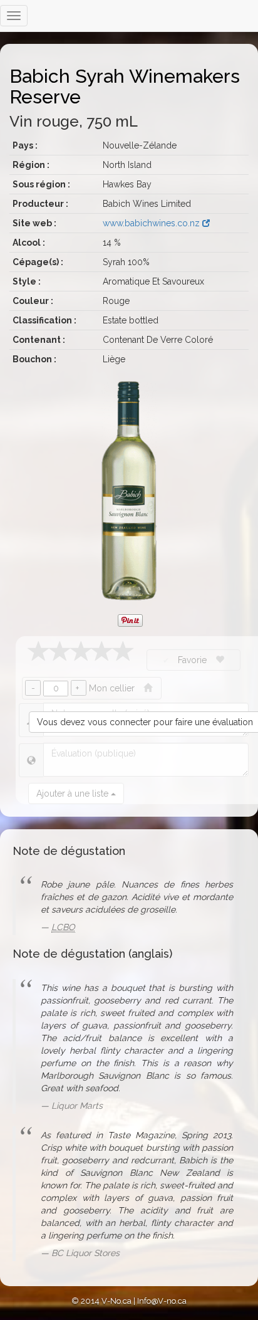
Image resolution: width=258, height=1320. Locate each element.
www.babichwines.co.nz (152, 223)
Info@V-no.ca (162, 1301)
